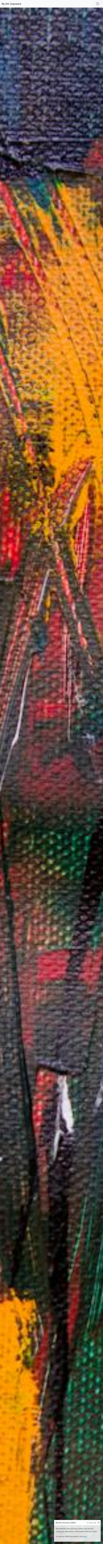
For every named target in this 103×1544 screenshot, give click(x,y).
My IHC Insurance (11, 3)
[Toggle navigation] (97, 3)
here (85, 1536)
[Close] (98, 1522)
